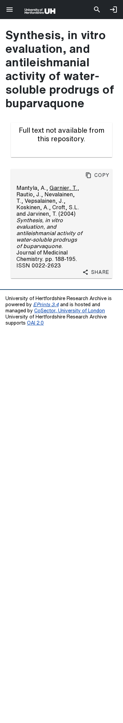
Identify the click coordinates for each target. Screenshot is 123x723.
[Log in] (113, 9)
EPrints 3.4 (46, 304)
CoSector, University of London (69, 310)
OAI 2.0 (35, 322)
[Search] (97, 9)
